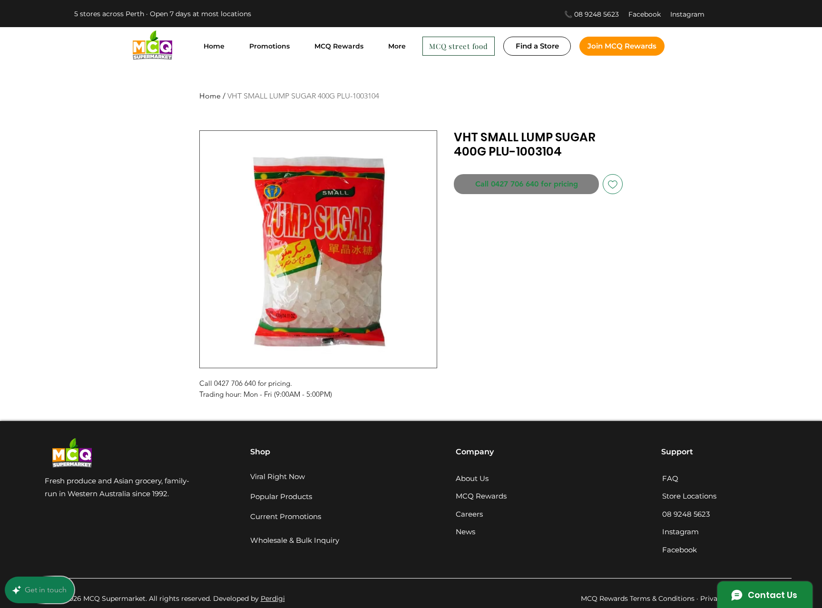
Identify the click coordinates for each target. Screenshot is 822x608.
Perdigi (273, 598)
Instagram (687, 14)
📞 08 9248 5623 (591, 14)
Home (210, 95)
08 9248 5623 (686, 514)
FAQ (670, 478)
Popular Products (281, 496)
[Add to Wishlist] (613, 184)
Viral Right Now (277, 476)
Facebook (649, 14)
